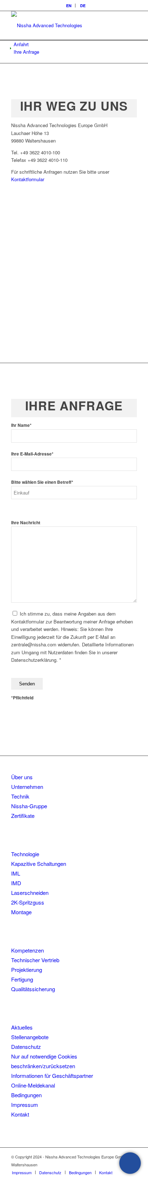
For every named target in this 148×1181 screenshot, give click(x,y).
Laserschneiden (29, 892)
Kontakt (20, 1114)
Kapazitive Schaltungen (38, 863)
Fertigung (22, 979)
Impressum (24, 1104)
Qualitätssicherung (33, 989)
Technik (20, 796)
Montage (21, 912)
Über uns (22, 777)
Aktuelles (22, 1027)
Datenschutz (26, 1046)
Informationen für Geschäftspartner (52, 1075)
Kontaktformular (27, 179)
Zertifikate (22, 815)
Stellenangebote (29, 1037)
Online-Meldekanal (33, 1085)
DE (82, 5)
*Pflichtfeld (22, 698)
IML (15, 873)
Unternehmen (27, 786)
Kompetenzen (27, 950)
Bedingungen (26, 1095)
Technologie (25, 854)
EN (68, 5)
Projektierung (26, 969)
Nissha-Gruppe (29, 806)
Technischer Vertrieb (35, 960)
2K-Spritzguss (27, 902)
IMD (16, 883)
